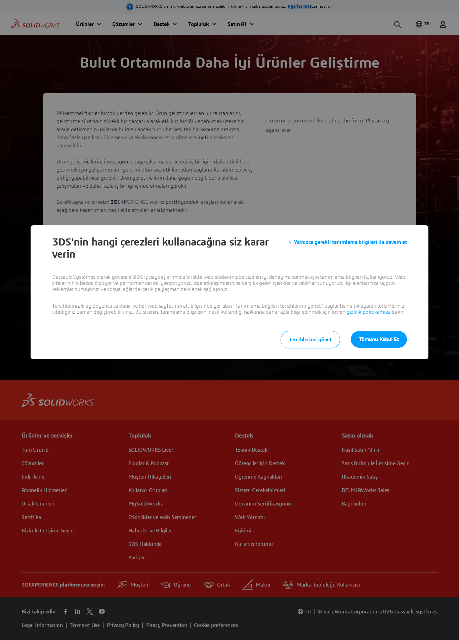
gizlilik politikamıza (369, 312)
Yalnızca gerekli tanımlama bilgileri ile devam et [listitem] (350, 242)
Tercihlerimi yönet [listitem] (310, 339)
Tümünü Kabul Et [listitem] (379, 339)
